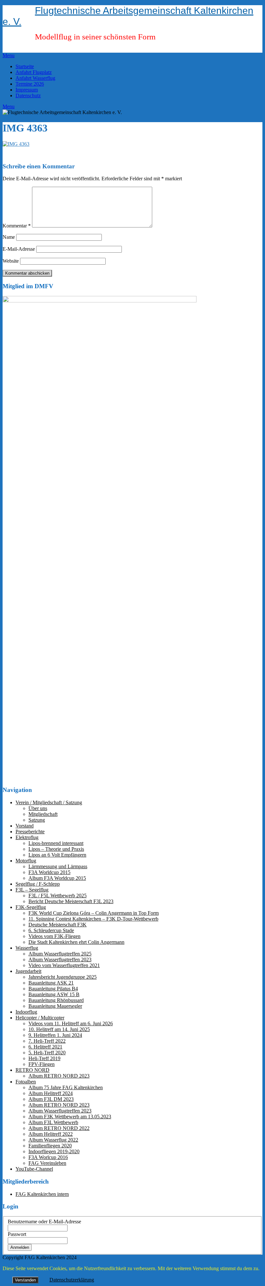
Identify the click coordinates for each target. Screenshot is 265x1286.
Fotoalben (26, 1081)
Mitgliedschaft (43, 814)
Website (11, 261)
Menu (9, 55)
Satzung (36, 820)
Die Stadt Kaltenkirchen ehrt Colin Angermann (76, 942)
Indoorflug (26, 1012)
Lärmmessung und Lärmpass (57, 866)
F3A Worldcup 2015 (49, 872)
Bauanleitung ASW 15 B (54, 994)
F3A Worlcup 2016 (48, 1157)
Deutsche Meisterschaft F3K (57, 924)
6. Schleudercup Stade (51, 930)
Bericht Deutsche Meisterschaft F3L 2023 (70, 901)
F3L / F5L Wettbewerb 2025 (57, 895)
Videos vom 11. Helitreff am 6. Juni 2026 (70, 1023)
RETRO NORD (32, 1070)
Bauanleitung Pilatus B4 (53, 988)
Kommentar (17, 225)
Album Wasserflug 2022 (53, 1140)
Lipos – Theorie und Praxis (56, 849)
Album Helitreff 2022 (50, 1134)
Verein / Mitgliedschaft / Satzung (49, 802)
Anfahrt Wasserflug (35, 78)
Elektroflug (27, 837)
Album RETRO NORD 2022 (59, 1128)
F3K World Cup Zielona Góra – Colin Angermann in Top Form (93, 913)
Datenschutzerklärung (71, 1279)
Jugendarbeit (28, 971)
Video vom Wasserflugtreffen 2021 (64, 965)
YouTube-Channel (34, 1169)
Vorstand (25, 825)
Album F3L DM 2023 (51, 1099)
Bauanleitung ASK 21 (51, 983)
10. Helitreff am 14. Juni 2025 (59, 1029)
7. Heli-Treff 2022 (47, 1041)
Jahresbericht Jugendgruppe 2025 (62, 977)
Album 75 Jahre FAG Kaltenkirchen (65, 1087)
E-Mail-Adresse (19, 249)
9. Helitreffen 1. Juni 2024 (55, 1035)
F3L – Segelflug (32, 889)
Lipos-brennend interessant (55, 843)
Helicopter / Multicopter (40, 1017)
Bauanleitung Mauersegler (55, 1006)
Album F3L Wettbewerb (53, 1122)
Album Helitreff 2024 (50, 1093)
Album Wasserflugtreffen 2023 (59, 959)
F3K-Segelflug (31, 907)
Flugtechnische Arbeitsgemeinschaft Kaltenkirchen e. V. (128, 16)
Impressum (27, 89)
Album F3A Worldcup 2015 (57, 878)
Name (9, 237)
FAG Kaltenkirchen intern (42, 1194)
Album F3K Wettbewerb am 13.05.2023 (69, 1116)
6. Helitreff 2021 (45, 1046)
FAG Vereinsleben (47, 1163)
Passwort (17, 1234)
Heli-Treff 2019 (44, 1058)
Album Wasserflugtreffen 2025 (59, 953)
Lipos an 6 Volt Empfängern (57, 855)
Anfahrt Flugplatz (34, 72)
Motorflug (26, 860)
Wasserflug (27, 948)
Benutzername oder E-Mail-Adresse (44, 1221)
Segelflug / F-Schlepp (38, 884)
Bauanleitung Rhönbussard (56, 1000)
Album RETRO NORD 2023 (59, 1076)
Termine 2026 (30, 84)
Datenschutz (28, 95)
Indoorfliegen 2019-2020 (54, 1151)
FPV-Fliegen (41, 1064)
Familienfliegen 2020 (50, 1145)
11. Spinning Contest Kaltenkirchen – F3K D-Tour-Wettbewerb (93, 919)
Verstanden (25, 1280)
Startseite (25, 66)
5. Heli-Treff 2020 (47, 1052)
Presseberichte (30, 831)
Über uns (37, 808)
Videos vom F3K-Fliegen (54, 936)
